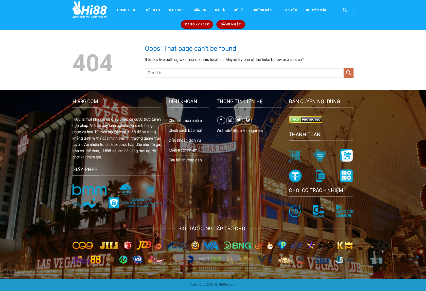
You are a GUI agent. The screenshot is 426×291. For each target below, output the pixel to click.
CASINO (175, 10)
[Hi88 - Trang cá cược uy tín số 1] (89, 9)
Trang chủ (126, 10)
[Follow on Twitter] (239, 120)
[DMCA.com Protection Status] (305, 119)
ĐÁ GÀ (220, 10)
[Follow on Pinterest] (248, 120)
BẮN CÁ (200, 10)
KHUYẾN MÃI (316, 10)
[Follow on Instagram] (230, 120)
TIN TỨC (290, 10)
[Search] (344, 9)
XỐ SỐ (239, 10)
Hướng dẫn (262, 10)
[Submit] (349, 73)
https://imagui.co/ (248, 130)
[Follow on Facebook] (221, 120)
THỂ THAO (152, 10)
